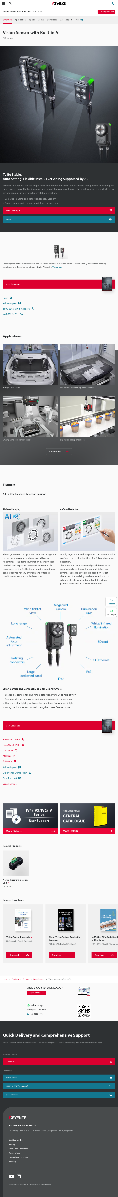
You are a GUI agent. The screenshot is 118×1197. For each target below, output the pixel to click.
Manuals (7, 755)
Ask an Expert (10, 303)
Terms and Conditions (18, 1148)
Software (7, 761)
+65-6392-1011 (11, 314)
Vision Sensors (10, 783)
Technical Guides (11, 739)
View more (57, 267)
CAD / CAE (8, 750)
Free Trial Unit (10, 778)
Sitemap (12, 1161)
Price (5, 297)
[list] (59, 869)
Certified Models (16, 1140)
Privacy (12, 1144)
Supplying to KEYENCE (18, 1157)
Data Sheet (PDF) (11, 744)
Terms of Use (14, 1153)
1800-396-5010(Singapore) (17, 308)
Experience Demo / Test (15, 772)
